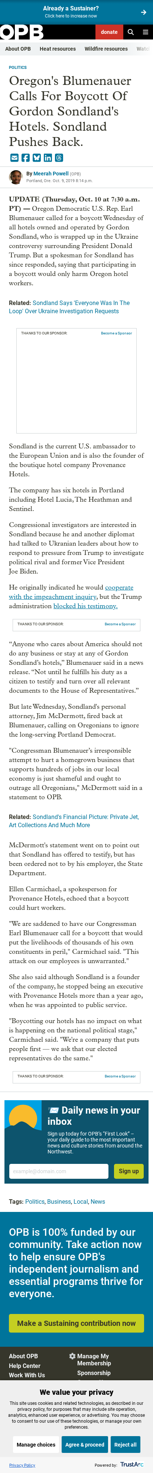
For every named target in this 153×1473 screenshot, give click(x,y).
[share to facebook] (25, 158)
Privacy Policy (22, 1465)
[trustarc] (131, 1465)
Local (81, 1201)
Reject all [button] (125, 1445)
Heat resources (58, 49)
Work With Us (27, 1375)
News (98, 1201)
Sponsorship (94, 1373)
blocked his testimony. (85, 606)
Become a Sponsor (116, 333)
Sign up (129, 1171)
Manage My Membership (94, 1360)
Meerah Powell (51, 174)
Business (59, 1201)
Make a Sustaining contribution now (76, 1323)
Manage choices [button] (36, 1445)
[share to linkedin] (47, 158)
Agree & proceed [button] (84, 1445)
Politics (35, 1201)
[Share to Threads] (59, 158)
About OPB (18, 49)
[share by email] (14, 158)
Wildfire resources (106, 49)
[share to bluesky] (36, 158)
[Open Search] (130, 32)
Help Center (24, 1365)
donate (109, 32)
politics (18, 67)
